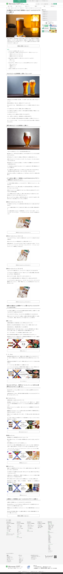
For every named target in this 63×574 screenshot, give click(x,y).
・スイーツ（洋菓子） (19, 525)
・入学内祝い (49, 529)
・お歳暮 (49, 549)
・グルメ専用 (8, 525)
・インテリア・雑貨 (39, 526)
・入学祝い (49, 541)
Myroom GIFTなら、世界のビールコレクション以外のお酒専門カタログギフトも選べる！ (23, 62)
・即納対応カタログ (33, 557)
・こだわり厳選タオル (30, 528)
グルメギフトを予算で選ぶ (20, 523)
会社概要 (19, 571)
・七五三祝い (49, 542)
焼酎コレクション (23, 495)
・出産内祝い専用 (8, 526)
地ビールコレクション (13, 64)
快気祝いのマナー (45, 18)
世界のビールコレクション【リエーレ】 (16, 55)
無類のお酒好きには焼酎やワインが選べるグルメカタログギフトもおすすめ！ (21, 58)
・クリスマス (49, 550)
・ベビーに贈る (8, 531)
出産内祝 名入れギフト (51, 532)
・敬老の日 (49, 548)
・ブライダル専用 (8, 529)
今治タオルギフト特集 (30, 531)
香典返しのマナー (45, 16)
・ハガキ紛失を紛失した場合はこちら (35, 556)
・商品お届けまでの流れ (9, 557)
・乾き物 (18, 529)
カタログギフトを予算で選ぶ (10, 523)
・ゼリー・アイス (19, 527)
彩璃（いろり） (12, 59)
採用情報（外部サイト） (42, 571)
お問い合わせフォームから (47, 566)
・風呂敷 (20, 562)
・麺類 (17, 530)
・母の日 (49, 545)
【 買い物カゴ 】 (8, 561)
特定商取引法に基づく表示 (34, 571)
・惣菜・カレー (19, 531)
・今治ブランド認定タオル (30, 525)
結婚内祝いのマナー (45, 11)
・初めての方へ (8, 556)
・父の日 (49, 546)
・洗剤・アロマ (39, 527)
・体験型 (7, 528)
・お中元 (49, 547)
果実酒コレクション (13, 65)
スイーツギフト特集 (19, 537)
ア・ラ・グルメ (12, 61)
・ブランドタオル (29, 527)
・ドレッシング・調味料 (20, 528)
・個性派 (7, 527)
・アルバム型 (8, 530)
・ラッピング (20, 556)
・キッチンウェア (39, 525)
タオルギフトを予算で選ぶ (31, 523)
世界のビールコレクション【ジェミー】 (23, 232)
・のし (19, 557)
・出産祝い (49, 535)
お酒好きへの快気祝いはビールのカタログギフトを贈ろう (18, 68)
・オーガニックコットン (30, 526)
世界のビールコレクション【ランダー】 (16, 56)
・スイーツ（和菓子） (19, 526)
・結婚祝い (49, 536)
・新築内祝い (49, 528)
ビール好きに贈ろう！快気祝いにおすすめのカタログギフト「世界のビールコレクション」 (23, 52)
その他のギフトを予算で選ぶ (41, 523)
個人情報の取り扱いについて (25, 571)
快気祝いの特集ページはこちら (22, 515)
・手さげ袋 (20, 561)
